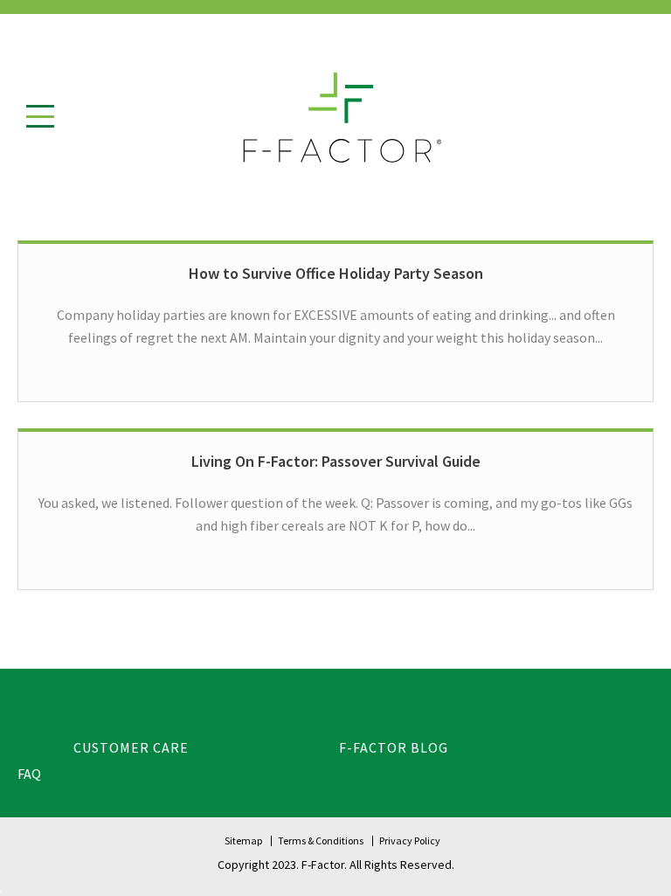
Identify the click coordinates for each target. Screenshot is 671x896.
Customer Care (131, 747)
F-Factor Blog (393, 747)
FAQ (29, 773)
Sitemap (243, 840)
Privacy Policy (409, 840)
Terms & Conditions (320, 840)
